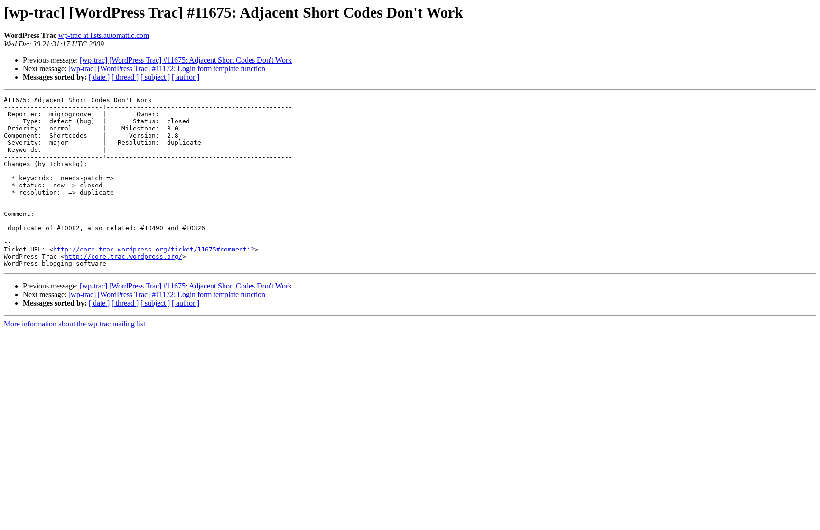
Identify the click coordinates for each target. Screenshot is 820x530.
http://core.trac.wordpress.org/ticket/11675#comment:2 (153, 249)
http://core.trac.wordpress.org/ (123, 256)
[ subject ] (155, 77)
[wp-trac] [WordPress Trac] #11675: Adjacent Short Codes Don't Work (186, 60)
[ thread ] (125, 77)
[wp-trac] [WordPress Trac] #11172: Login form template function (166, 69)
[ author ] (185, 77)
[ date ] (99, 77)
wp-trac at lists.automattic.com (103, 35)
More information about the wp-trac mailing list (74, 324)
